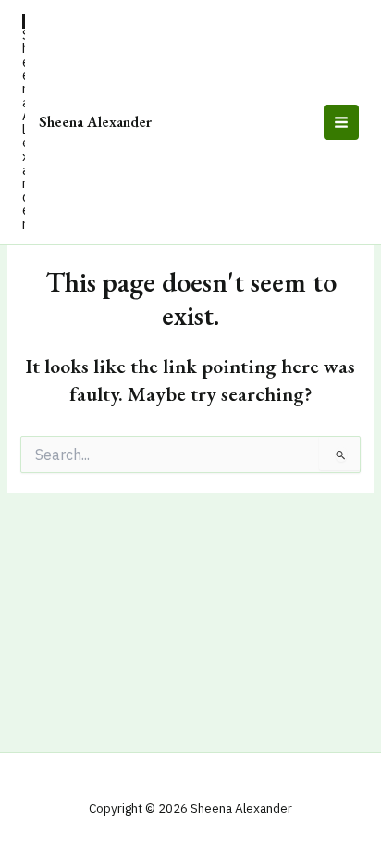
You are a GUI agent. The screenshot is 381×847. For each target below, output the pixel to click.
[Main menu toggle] (341, 122)
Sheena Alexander (95, 121)
